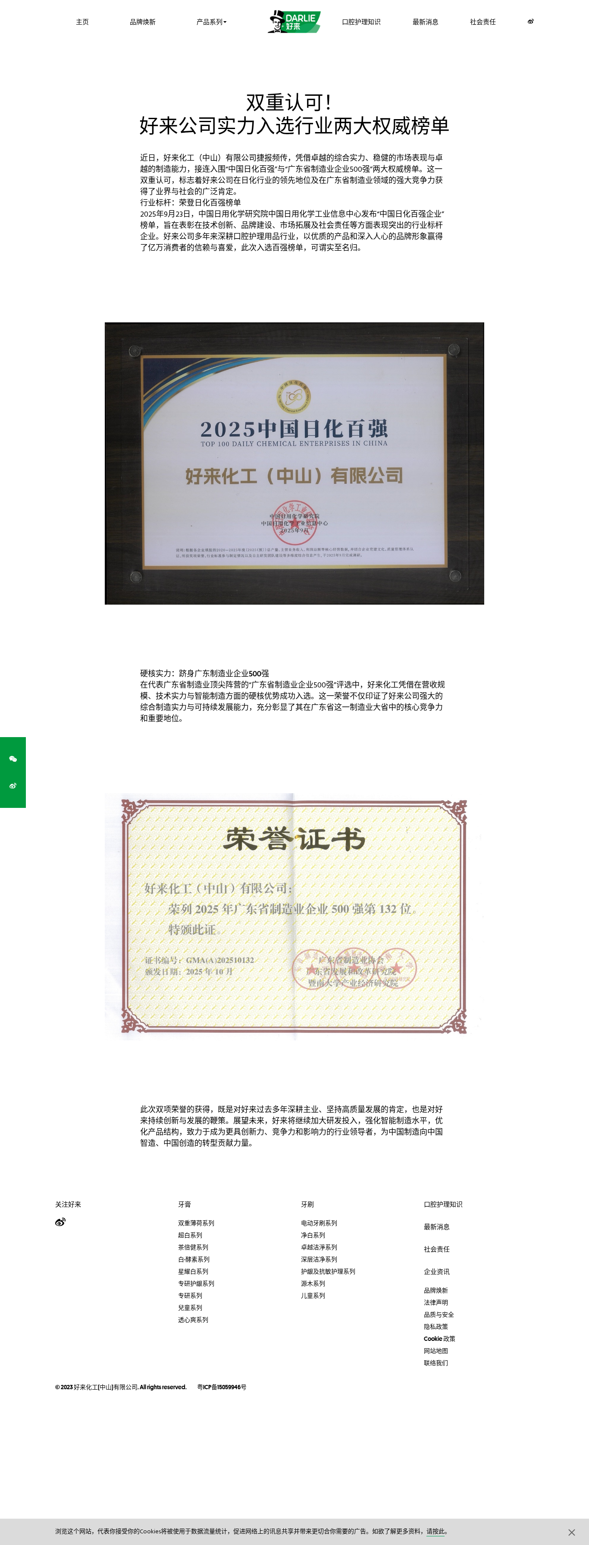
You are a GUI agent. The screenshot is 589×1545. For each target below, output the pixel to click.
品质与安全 (439, 1314)
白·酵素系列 (194, 1259)
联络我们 (436, 1362)
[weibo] (12, 786)
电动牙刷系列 (319, 1223)
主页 (82, 21)
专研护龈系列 (196, 1283)
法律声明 (436, 1302)
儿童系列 (313, 1295)
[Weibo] (531, 21)
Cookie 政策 (439, 1338)
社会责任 (483, 21)
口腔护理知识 (361, 21)
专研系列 (190, 1295)
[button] (571, 1532)
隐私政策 (436, 1326)
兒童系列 (190, 1307)
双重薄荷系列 (196, 1223)
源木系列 (313, 1283)
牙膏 (184, 1204)
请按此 (435, 1532)
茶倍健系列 (193, 1247)
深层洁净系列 (319, 1259)
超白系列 (190, 1235)
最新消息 (426, 21)
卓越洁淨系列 (319, 1247)
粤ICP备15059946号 (222, 1387)
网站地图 (436, 1350)
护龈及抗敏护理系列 (328, 1271)
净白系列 (313, 1235)
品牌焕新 (143, 21)
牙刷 (307, 1204)
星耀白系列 (193, 1271)
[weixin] (13, 759)
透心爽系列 (193, 1319)
